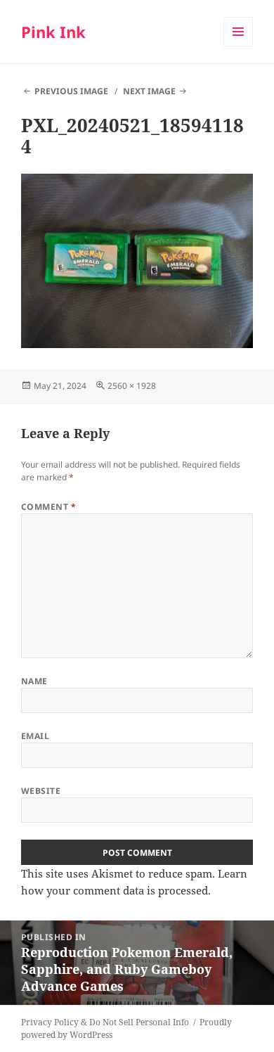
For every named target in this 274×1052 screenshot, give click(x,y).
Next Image (149, 91)
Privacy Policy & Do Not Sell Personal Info (105, 1022)
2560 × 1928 (131, 386)
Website (40, 791)
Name (34, 681)
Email (35, 736)
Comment (48, 507)
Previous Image (71, 91)
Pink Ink (53, 31)
